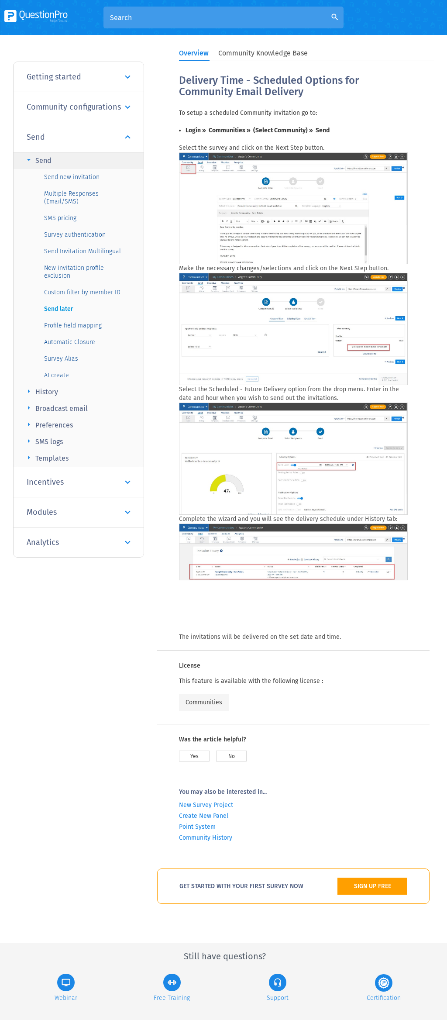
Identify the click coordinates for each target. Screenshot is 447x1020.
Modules (42, 512)
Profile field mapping (73, 325)
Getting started (54, 77)
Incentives (45, 482)
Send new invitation (72, 177)
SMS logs (43, 441)
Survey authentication (75, 234)
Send (36, 137)
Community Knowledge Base (263, 53)
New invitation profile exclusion (74, 271)
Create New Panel (203, 816)
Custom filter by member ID (82, 292)
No (231, 756)
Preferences (48, 424)
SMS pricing (60, 218)
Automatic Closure (69, 342)
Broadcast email (56, 408)
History (41, 391)
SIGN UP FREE (372, 886)
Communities (204, 702)
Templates (46, 457)
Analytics (43, 542)
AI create (56, 375)
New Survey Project (206, 805)
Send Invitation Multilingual (82, 251)
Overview (194, 53)
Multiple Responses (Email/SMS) (71, 197)
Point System (197, 826)
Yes (194, 756)
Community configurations (74, 107)
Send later (58, 309)
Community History (205, 837)
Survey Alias (61, 358)
